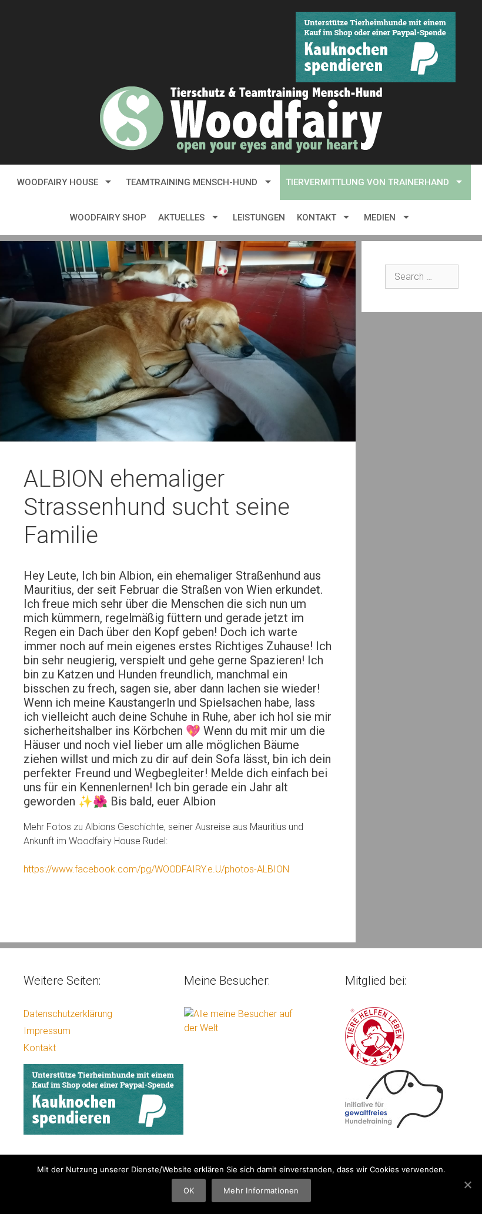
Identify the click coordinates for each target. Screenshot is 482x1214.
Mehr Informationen (261, 1190)
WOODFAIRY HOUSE (57, 182)
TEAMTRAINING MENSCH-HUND (191, 182)
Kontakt (40, 1048)
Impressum (47, 1030)
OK (189, 1190)
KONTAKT (316, 217)
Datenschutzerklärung (68, 1013)
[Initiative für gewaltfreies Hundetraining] (394, 1125)
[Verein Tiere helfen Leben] (374, 1062)
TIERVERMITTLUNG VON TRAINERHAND (367, 182)
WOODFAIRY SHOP (108, 217)
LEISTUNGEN (259, 217)
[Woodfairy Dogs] (241, 119)
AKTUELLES (181, 217)
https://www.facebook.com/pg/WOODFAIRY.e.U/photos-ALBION (156, 869)
